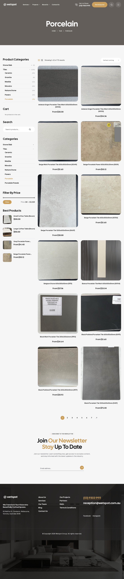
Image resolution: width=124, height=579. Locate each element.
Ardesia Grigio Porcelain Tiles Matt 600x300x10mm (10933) (101, 110)
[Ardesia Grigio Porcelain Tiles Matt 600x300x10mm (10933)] (101, 86)
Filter (7, 202)
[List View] (42, 60)
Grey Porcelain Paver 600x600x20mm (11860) (23, 241)
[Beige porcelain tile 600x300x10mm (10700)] (101, 194)
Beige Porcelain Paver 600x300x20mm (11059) (101, 165)
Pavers (8, 95)
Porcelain (9, 99)
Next (96, 418)
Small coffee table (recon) (24, 216)
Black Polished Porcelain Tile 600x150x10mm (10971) (101, 335)
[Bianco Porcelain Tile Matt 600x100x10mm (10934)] (101, 260)
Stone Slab (7, 65)
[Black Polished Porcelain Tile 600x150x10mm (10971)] (101, 312)
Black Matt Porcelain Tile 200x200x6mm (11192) (58, 337)
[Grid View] (39, 60)
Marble (8, 82)
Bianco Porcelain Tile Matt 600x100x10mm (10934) (101, 284)
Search (32, 129)
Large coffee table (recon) (24, 229)
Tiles (60, 31)
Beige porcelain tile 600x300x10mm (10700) (101, 218)
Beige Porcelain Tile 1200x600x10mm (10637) (58, 230)
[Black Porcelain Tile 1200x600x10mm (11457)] (101, 373)
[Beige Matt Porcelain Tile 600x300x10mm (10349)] (58, 141)
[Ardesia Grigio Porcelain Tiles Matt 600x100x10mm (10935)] (58, 83)
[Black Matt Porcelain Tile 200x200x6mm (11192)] (58, 313)
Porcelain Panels (12, 183)
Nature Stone (10, 90)
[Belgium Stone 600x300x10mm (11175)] (58, 260)
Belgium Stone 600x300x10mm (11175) (58, 284)
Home (54, 31)
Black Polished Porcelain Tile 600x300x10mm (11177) (57, 390)
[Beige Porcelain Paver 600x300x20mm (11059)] (101, 141)
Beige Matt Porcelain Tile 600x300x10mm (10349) (58, 165)
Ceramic (8, 73)
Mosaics (8, 86)
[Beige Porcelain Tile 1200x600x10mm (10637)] (58, 200)
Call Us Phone (83, 3)
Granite (8, 77)
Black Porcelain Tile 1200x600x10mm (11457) (101, 403)
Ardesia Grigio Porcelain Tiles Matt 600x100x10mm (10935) (57, 106)
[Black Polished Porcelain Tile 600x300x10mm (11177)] (58, 367)
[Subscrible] (82, 468)
